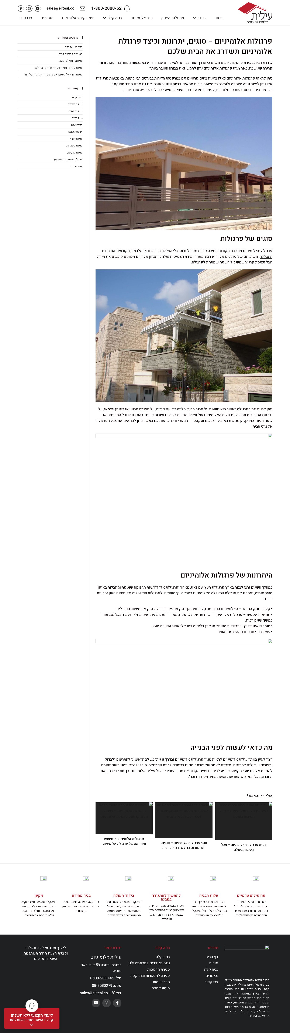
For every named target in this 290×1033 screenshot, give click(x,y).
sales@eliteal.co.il (61, 8)
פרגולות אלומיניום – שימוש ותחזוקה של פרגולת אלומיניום (124, 841)
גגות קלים (77, 118)
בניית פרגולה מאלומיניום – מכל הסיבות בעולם (243, 847)
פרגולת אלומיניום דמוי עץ (68, 159)
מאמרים (212, 976)
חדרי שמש (77, 125)
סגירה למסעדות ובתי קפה (150, 976)
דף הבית (212, 957)
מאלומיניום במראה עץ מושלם (187, 593)
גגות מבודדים (75, 104)
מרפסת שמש (75, 132)
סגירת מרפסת (75, 153)
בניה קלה (77, 97)
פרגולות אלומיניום (241, 78)
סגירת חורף (76, 139)
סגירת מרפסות (158, 969)
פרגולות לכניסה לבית (71, 54)
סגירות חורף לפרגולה (71, 61)
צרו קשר (211, 982)
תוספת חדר (76, 166)
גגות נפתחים (76, 111)
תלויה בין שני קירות (171, 409)
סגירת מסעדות (74, 146)
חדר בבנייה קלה (74, 47)
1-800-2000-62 (106, 8)
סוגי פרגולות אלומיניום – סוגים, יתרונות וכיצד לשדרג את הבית (184, 845)
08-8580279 (102, 986)
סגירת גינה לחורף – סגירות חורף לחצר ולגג (59, 68)
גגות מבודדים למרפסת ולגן (149, 963)
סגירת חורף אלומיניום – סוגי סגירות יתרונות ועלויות (54, 75)
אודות (213, 963)
